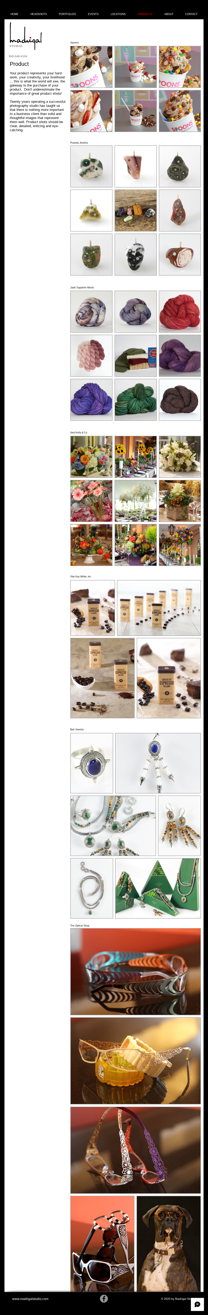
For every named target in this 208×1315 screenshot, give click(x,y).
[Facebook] (104, 1299)
